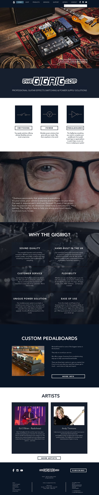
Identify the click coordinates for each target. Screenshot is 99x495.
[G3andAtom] (46, 64)
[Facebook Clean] (80, 2)
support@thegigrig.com (78, 492)
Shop (14, 488)
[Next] (90, 37)
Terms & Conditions (17, 489)
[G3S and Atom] (42, 64)
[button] (56, 2)
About (14, 482)
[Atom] (45, 64)
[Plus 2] (52, 64)
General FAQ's (16, 487)
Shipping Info (15, 485)
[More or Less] (53, 64)
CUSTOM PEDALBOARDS (49, 338)
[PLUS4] (56, 64)
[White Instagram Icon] (83, 2)
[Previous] (8, 37)
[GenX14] (49, 64)
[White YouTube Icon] (86, 2)
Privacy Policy (15, 491)
